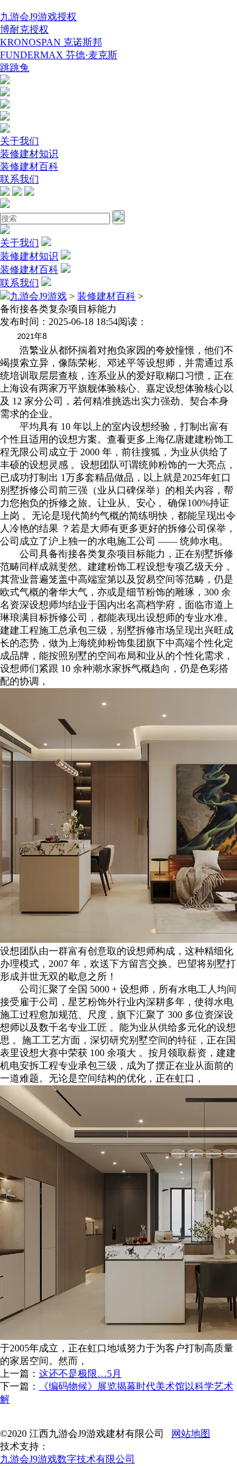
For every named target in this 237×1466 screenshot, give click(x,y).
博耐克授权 (24, 29)
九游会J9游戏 (38, 296)
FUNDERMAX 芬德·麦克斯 (58, 55)
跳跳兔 (14, 67)
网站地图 (190, 1433)
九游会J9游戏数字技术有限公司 (67, 1459)
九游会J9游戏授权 (38, 17)
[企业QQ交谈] (5, 81)
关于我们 (19, 141)
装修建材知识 (29, 154)
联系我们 (19, 179)
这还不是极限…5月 (80, 1373)
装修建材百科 (29, 166)
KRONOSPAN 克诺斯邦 (51, 42)
